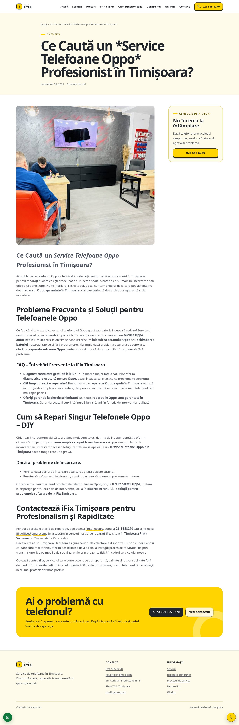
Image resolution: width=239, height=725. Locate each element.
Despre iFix (174, 686)
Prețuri (91, 6)
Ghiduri (170, 6)
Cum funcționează (130, 6)
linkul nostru (94, 529)
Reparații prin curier (179, 674)
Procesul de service (178, 680)
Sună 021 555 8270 (166, 612)
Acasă (64, 6)
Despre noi (154, 6)
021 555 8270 (211, 6)
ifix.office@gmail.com (31, 533)
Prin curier (107, 6)
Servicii (77, 6)
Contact (184, 6)
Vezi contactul (199, 612)
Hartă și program (116, 692)
